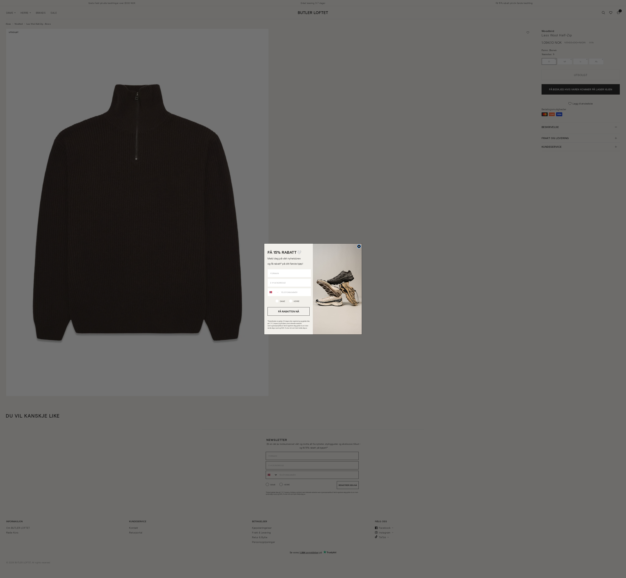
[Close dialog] (359, 246)
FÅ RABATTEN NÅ (288, 311)
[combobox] (273, 292)
